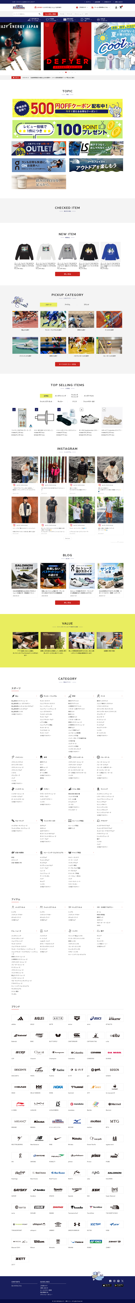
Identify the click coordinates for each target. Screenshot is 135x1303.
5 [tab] (72, 72)
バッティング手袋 (73, 735)
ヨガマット (43, 828)
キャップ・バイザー (102, 727)
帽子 (98, 839)
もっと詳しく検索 (50, 14)
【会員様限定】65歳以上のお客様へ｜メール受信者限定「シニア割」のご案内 (52, 77)
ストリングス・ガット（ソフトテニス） (107, 711)
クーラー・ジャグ (73, 860)
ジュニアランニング (16, 941)
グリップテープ (101, 714)
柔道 (12, 857)
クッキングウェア (73, 863)
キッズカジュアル (16, 989)
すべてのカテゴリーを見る (67, 364)
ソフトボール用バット (74, 719)
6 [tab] (75, 72)
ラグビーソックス (73, 952)
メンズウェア (43, 857)
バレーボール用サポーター (104, 767)
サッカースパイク (45, 701)
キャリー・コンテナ (73, 857)
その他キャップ (101, 946)
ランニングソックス (102, 807)
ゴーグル (71, 804)
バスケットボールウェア (75, 765)
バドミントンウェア (16, 770)
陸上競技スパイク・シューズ (19, 701)
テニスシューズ (101, 719)
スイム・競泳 (15, 991)
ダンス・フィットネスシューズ (48, 836)
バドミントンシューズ (78, 14)
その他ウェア (15, 920)
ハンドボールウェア (16, 796)
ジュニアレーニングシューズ (48, 709)
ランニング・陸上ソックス (75, 936)
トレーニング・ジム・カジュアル (20, 986)
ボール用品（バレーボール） (105, 773)
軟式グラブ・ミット (73, 703)
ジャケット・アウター (17, 915)
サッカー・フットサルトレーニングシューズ (23, 949)
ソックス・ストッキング (74, 749)
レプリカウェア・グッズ (74, 767)
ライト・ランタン (72, 884)
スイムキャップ (72, 802)
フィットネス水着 (73, 796)
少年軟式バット (72, 717)
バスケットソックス (73, 944)
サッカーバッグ (44, 733)
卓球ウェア (43, 770)
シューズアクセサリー (46, 711)
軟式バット (71, 714)
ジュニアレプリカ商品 (46, 725)
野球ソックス (72, 941)
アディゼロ (62, 14)
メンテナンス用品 (73, 746)
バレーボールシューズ (103, 762)
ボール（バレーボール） (103, 770)
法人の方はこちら (16, 1286)
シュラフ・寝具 (72, 865)
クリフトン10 (69, 14)
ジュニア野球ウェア (74, 730)
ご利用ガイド (107, 1)
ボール (99, 912)
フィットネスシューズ (17, 973)
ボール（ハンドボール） (17, 799)
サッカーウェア (44, 717)
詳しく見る (67, 274)
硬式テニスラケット (102, 701)
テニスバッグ (100, 722)
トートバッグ (43, 938)
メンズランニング (16, 936)
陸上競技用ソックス (17, 711)
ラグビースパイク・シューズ (47, 794)
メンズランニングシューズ (104, 794)
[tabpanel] (67, 46)
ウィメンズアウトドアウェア (104, 828)
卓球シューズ (44, 767)
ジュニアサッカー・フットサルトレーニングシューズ (24, 953)
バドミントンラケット (17, 762)
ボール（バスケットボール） (76, 770)
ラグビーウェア (44, 796)
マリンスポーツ (72, 810)
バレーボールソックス (74, 946)
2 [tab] (62, 72)
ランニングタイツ (102, 804)
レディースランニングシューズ (105, 796)
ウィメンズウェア (45, 860)
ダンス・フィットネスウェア (47, 833)
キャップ (42, 881)
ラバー (42, 765)
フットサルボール (45, 730)
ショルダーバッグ (45, 941)
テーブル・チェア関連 (74, 868)
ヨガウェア (43, 825)
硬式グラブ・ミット (73, 701)
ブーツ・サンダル (44, 876)
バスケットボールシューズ (75, 762)
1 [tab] (59, 72)
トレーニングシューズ (46, 706)
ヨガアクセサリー (45, 831)
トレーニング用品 (73, 825)
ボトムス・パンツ (16, 917)
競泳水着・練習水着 (74, 794)
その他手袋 (71, 741)
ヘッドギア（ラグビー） (46, 799)
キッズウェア (43, 863)
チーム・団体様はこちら (99, 7)
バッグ (13, 778)
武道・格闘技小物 (16, 863)
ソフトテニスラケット (103, 706)
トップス (13, 912)
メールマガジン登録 (46, 1290)
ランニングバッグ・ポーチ (104, 812)
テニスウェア (100, 725)
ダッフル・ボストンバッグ (47, 946)
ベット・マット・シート (74, 881)
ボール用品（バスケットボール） (77, 773)
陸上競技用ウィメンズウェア (19, 709)
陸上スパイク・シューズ (18, 975)
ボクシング (14, 860)
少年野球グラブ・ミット (74, 706)
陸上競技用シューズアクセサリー (21, 703)
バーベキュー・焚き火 (74, 876)
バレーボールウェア (102, 765)
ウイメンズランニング (17, 938)
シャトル (13, 773)
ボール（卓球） (44, 773)
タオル (99, 925)
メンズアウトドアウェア (103, 825)
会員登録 (97, 1)
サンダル (13, 994)
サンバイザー (100, 941)
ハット (98, 938)
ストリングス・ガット (17, 765)
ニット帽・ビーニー (102, 944)
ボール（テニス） (101, 733)
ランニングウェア (102, 802)
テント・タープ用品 (73, 873)
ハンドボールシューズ (17, 794)
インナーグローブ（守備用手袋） (77, 738)
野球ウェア (71, 727)
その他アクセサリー (17, 714)
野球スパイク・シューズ (75, 722)
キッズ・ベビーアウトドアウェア (106, 831)
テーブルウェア (72, 871)
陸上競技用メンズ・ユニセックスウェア (22, 706)
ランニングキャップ (102, 810)
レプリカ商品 (43, 722)
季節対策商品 (101, 915)
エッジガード (100, 717)
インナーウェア (44, 839)
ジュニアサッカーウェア (46, 719)
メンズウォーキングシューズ (19, 825)
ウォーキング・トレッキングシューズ (21, 981)
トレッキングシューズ (103, 836)
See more (67, 538)
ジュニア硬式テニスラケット (105, 703)
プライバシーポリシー (46, 1294)
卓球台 (42, 778)
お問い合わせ (119, 1)
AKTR (86, 14)
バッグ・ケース (72, 743)
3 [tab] (66, 72)
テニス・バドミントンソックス (76, 938)
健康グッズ (71, 828)
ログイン (88, 1)
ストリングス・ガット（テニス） (105, 709)
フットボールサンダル (46, 714)
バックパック (43, 936)
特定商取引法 (44, 1292)
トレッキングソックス (74, 949)
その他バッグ (43, 952)
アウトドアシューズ (102, 833)
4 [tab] (69, 72)
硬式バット (71, 711)
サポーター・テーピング (103, 923)
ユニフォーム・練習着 (74, 733)
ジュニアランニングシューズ (105, 799)
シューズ (42, 871)
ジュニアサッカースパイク (47, 703)
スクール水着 (72, 799)
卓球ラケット (43, 762)
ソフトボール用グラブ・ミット (76, 709)
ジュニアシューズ (45, 873)
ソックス (99, 730)
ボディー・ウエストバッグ (47, 944)
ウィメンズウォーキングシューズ (20, 828)
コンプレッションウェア (46, 865)
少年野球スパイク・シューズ (76, 725)
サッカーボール (44, 727)
